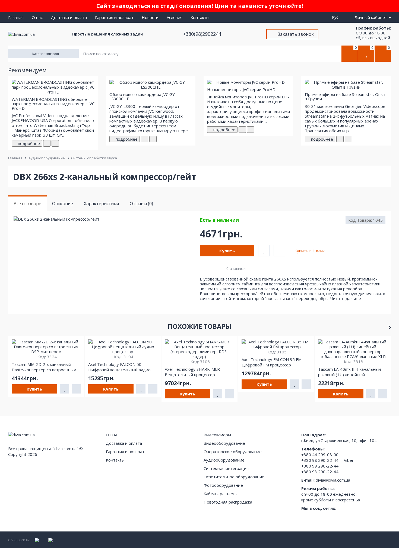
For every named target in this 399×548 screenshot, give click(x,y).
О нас (37, 17)
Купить (227, 250)
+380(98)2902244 (203, 34)
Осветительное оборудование (234, 476)
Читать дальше (346, 298)
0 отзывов (236, 268)
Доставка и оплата (69, 17)
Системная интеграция (226, 468)
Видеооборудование (224, 443)
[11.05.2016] (46, 143)
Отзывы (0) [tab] (141, 204)
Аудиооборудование (46, 158)
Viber (349, 460)
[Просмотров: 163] (55, 143)
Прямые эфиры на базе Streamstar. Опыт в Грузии (345, 97)
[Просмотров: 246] (153, 139)
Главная (16, 17)
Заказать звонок (296, 34)
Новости (150, 17)
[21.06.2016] (242, 129)
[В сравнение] (279, 250)
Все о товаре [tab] (27, 204)
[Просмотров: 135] (348, 139)
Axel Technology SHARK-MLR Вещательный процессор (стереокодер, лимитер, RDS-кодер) (194, 371)
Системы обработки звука (94, 158)
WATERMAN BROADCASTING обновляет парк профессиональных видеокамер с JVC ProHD (53, 103)
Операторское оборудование (233, 451)
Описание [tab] (62, 204)
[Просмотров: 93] (250, 129)
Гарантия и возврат (114, 17)
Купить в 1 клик (309, 250)
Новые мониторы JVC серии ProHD (241, 89)
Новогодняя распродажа (228, 502)
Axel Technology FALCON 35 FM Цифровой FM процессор (272, 362)
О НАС (112, 434)
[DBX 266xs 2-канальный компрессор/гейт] (106, 219)
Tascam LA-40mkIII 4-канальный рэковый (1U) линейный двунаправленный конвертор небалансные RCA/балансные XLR (351, 371)
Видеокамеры (217, 434)
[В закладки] (264, 250)
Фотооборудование (223, 485)
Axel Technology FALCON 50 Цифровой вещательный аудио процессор (119, 367)
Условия (174, 17)
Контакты (200, 17)
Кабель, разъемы (220, 493)
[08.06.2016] (144, 139)
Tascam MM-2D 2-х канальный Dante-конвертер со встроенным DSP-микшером (44, 367)
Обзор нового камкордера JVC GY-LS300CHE (142, 97)
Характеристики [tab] (101, 204)
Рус (336, 17)
